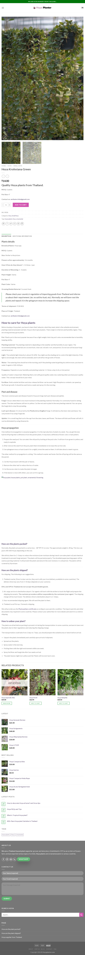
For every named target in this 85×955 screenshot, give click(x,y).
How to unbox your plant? (14, 621)
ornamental (19, 219)
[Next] (79, 78)
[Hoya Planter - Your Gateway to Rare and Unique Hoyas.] (42, 8)
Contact (49, 949)
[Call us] (14, 859)
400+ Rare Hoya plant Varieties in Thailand (22, 821)
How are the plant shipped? (11, 933)
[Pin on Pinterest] (18, 223)
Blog (43, 949)
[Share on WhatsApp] (3, 223)
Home (4, 166)
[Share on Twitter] (11, 223)
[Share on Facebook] (7, 223)
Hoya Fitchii (33, 698)
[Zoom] (4, 138)
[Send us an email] (11, 859)
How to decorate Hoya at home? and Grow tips (23, 803)
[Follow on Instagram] (7, 859)
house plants (8, 219)
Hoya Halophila (62, 698)
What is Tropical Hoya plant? (17, 815)
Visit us (37, 949)
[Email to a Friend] (14, 223)
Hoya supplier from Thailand (12, 937)
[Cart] (82, 8)
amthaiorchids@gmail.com (20, 199)
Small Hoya (17, 166)
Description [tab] (6, 236)
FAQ (55, 949)
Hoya (10, 166)
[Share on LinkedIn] (22, 223)
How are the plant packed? (11, 929)
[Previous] (6, 78)
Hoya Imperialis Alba (8, 698)
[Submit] (81, 915)
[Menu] (3, 7)
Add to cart (21, 205)
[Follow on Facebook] (3, 859)
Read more (6, 703)
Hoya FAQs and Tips (14, 809)
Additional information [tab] (22, 236)
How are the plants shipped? (15, 570)
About (31, 949)
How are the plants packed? (14, 544)
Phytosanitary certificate (27, 609)
